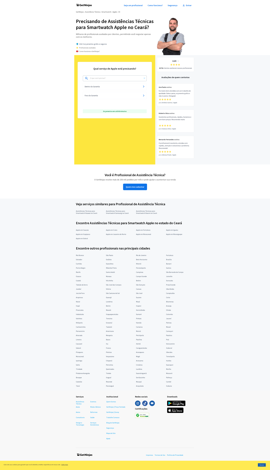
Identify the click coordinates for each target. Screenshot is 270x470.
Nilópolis (79, 323)
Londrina (109, 302)
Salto (78, 365)
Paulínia (139, 340)
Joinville (169, 276)
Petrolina (109, 365)
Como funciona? (155, 5)
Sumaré (139, 314)
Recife (78, 272)
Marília (168, 369)
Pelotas (109, 352)
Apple (115, 12)
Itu (107, 344)
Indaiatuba (80, 314)
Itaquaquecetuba (112, 314)
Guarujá (108, 297)
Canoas (138, 289)
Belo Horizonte (141, 259)
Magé (138, 356)
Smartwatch (106, 12)
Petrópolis (140, 335)
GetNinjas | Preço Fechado (115, 407)
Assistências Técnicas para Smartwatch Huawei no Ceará (86, 212)
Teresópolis (170, 356)
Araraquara (140, 352)
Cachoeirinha (80, 327)
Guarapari (169, 365)
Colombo (169, 314)
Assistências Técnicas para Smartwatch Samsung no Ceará (117, 212)
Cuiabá (78, 281)
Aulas (78, 407)
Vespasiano (110, 356)
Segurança (172, 5)
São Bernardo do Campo (174, 272)
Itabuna (169, 386)
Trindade (79, 369)
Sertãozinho (140, 377)
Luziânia (139, 369)
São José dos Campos (113, 285)
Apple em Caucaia (82, 230)
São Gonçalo (140, 285)
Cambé (168, 382)
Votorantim (170, 344)
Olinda (168, 310)
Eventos (93, 402)
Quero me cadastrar (135, 187)
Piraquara (79, 352)
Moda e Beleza (95, 407)
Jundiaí (78, 289)
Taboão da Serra (82, 285)
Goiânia (108, 259)
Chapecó (109, 361)
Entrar (189, 5)
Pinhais (138, 318)
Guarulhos (109, 264)
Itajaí (78, 306)
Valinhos (79, 318)
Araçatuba (140, 386)
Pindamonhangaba (83, 373)
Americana (110, 331)
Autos (78, 412)
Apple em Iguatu (172, 230)
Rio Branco (80, 255)
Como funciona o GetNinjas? (89, 51)
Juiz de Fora (80, 293)
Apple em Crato (111, 230)
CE (119, 12)
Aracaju (168, 306)
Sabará (78, 348)
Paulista (169, 335)
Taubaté (109, 327)
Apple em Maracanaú (143, 234)
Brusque (79, 377)
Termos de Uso (160, 455)
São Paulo (109, 255)
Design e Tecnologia (80, 424)
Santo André (110, 272)
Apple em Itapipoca (83, 234)
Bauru (108, 340)
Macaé (168, 327)
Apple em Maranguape (174, 234)
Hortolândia (140, 310)
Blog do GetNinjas (112, 423)
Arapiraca (79, 297)
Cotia (168, 297)
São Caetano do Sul (113, 293)
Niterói (138, 264)
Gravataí (109, 323)
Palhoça (169, 377)
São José (139, 293)
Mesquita (109, 335)
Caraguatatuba (141, 348)
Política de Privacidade (175, 455)
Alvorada (79, 335)
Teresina (109, 318)
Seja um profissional (133, 5)
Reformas (93, 412)
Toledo (108, 373)
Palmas (168, 323)
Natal (78, 302)
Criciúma (139, 365)
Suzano (138, 297)
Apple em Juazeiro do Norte (116, 234)
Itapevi (138, 306)
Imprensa (149, 455)
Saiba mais (64, 465)
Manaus (108, 276)
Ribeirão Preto (111, 268)
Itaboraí (169, 348)
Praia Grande (170, 285)
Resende (109, 382)
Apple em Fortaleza (143, 230)
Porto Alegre (80, 268)
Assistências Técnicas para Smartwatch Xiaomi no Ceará (146, 212)
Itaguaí (108, 377)
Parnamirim (80, 331)
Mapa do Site (110, 433)
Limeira (78, 340)
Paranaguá (110, 386)
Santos (168, 268)
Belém (138, 281)
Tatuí (78, 386)
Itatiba (168, 361)
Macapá (139, 382)
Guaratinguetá (141, 373)
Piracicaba (79, 310)
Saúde (92, 417)
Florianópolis (141, 268)
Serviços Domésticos (94, 424)
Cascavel (79, 344)
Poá (167, 340)
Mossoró (169, 373)
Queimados (110, 369)
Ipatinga (79, 361)
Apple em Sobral (82, 238)
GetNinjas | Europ (112, 412)
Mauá (138, 302)
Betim (108, 306)
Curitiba (79, 264)
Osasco (78, 276)
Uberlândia (170, 289)
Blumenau (169, 302)
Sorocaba (169, 281)
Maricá (138, 331)
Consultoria (80, 417)
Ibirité (138, 344)
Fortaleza (169, 255)
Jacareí (168, 318)
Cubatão (79, 382)
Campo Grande (141, 276)
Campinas (139, 272)
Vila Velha (109, 281)
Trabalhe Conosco (112, 417)
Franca (108, 348)
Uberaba (169, 352)
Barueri (168, 264)
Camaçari (169, 331)
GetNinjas (80, 12)
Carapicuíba (170, 293)
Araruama (139, 361)
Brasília (169, 259)
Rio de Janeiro (141, 255)
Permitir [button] (262, 465)
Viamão (138, 323)
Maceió (108, 310)
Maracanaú (80, 356)
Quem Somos (111, 402)
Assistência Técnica (92, 12)
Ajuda (108, 438)
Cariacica (139, 327)
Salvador (79, 259)
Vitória (108, 289)
